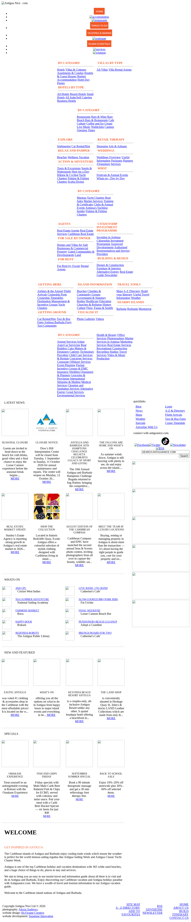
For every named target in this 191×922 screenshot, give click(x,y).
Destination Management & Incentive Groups (53, 303)
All (114, 733)
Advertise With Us (146, 427)
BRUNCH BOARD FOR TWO (95, 633)
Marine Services (93, 201)
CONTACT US (179, 917)
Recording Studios (107, 351)
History (107, 304)
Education (105, 301)
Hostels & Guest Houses (75, 74)
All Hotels (63, 94)
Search (184, 456)
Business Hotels (66, 100)
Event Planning (66, 365)
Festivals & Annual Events (112, 175)
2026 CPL (20, 588)
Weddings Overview (109, 157)
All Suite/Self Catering (78, 97)
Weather (136, 297)
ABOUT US (181, 907)
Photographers (115, 338)
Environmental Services (71, 395)
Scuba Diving (76, 181)
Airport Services (67, 341)
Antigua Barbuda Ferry (58, 322)
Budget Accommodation (71, 78)
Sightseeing (64, 146)
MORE (15, 478)
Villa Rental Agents (120, 69)
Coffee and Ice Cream (99, 123)
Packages (116, 160)
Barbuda (121, 308)
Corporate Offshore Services (74, 361)
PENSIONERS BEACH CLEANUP (98, 621)
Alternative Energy (108, 271)
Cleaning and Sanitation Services (70, 387)
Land (78, 255)
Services (116, 164)
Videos (100, 319)
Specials (140, 423)
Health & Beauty (107, 335)
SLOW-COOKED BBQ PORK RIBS (98, 599)
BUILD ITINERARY (180, 913)
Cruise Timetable (175, 423)
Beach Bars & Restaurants (92, 120)
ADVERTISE (154, 909)
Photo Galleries (86, 319)
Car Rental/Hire (80, 146)
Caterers (74, 351)
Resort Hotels (78, 94)
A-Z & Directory (175, 410)
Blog (138, 406)
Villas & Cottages (75, 69)
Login (168, 406)
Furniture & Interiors (109, 268)
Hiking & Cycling (67, 175)
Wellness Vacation (78, 157)
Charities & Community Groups (89, 293)
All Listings (108, 579)
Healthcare (92, 301)
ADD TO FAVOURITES (131, 913)
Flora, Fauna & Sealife (99, 308)
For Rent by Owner (68, 266)
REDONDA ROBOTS (27, 633)
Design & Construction (110, 265)
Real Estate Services (119, 345)
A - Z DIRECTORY (128, 907)
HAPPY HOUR (23, 621)
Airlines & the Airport (50, 291)
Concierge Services (81, 358)
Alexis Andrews (28, 909)
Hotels (61, 69)
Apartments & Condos (70, 73)
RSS (159, 906)
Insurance (63, 371)
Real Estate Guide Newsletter (115, 273)
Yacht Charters (95, 197)
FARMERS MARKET (27, 610)
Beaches (62, 157)
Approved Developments (110, 245)
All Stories (112, 402)
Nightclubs (97, 126)
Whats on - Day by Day (111, 178)
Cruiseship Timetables (50, 297)
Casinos (109, 126)
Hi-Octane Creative (32, 912)
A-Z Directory (131, 291)
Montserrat (145, 308)
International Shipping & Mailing (71, 380)
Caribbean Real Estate (81, 233)
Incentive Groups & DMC (72, 368)
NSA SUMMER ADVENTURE (32, 599)
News (139, 410)
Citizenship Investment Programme (110, 242)
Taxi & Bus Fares (175, 418)
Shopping (102, 146)
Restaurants (83, 116)
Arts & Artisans (118, 146)
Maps (119, 291)
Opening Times (86, 130)
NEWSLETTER (152, 912)
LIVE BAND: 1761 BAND (93, 588)
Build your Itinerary (132, 293)
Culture (81, 308)
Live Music (83, 126)
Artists (80, 341)
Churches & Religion (89, 304)
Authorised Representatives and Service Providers (113, 251)
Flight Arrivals (173, 414)
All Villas (102, 69)
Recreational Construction (112, 348)
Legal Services (75, 392)
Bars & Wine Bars (102, 116)
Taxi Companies (47, 325)
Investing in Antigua (108, 237)
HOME (184, 904)
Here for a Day (80, 171)
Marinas (81, 197)
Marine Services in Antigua (115, 340)
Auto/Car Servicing (68, 345)
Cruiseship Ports (57, 294)
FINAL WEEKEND (89, 610)
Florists (80, 365)
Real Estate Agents (68, 230)
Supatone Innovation (41, 916)
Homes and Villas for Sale (72, 244)
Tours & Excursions (69, 168)
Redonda (132, 308)
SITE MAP (133, 904)
